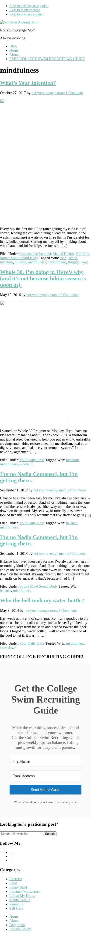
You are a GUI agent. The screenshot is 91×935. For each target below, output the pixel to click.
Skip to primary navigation (29, 6)
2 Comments (76, 490)
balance (71, 523)
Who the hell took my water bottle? (42, 600)
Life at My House (22, 896)
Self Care (82, 254)
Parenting (16, 904)
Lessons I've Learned (35, 254)
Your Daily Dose (31, 460)
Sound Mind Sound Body (19, 258)
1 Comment (74, 93)
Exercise (15, 879)
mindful (20, 262)
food (63, 258)
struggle (73, 262)
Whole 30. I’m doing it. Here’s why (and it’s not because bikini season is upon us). (43, 278)
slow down (8, 648)
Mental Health (63, 254)
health (72, 258)
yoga (84, 262)
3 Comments (68, 610)
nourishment (57, 262)
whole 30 (26, 464)
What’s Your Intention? (28, 83)
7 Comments (69, 295)
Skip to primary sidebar (26, 14)
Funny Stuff (18, 887)
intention (6, 262)
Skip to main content (24, 10)
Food (13, 883)
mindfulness (37, 262)
